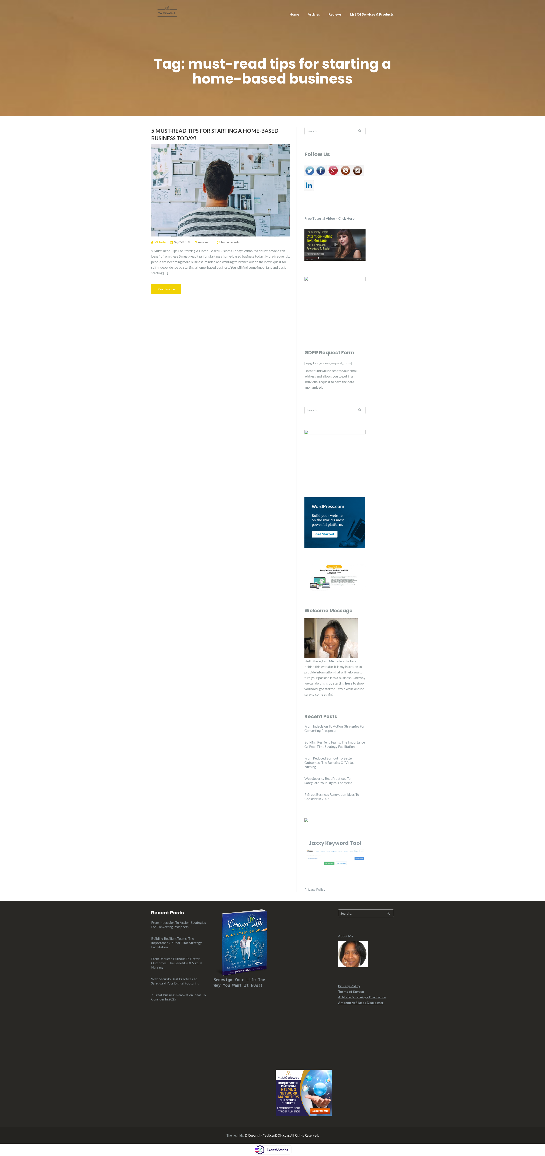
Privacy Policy (314, 889)
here (348, 683)
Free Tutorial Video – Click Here (329, 218)
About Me (345, 936)
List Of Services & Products (372, 14)
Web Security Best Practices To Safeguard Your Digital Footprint (328, 780)
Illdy (240, 1135)
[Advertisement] (304, 984)
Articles (314, 14)
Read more (166, 289)
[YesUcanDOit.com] (167, 12)
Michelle (335, 661)
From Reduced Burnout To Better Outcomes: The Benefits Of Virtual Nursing (329, 762)
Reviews (335, 14)
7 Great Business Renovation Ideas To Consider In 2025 (331, 796)
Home (294, 14)
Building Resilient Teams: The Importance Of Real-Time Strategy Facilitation (334, 744)
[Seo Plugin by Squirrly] (306, 819)
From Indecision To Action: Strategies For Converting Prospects (334, 728)
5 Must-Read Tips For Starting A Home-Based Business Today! (214, 134)
